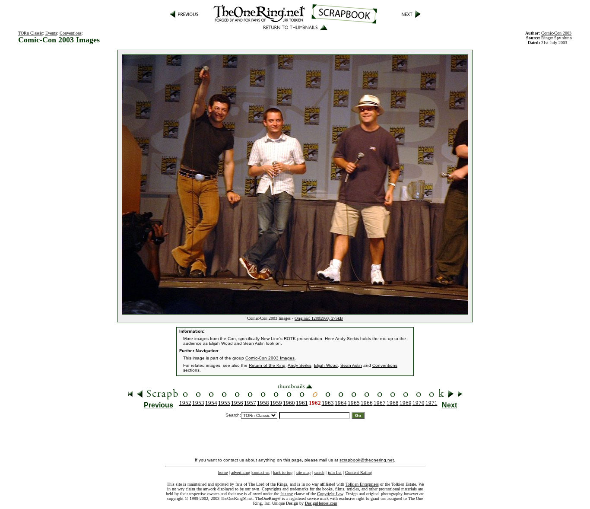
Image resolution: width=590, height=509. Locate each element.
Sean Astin (351, 365)
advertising (240, 472)
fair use (286, 493)
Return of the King (267, 365)
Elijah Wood (326, 365)
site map (303, 472)
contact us (261, 472)
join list (335, 472)
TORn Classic (30, 33)
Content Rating (358, 472)
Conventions (71, 33)
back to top (282, 472)
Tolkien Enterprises (362, 484)
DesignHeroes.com (321, 503)
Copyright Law (330, 493)
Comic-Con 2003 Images (270, 358)
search (319, 472)
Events (51, 33)
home (223, 472)
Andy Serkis (299, 365)
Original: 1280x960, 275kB (319, 318)
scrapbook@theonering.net (366, 460)
